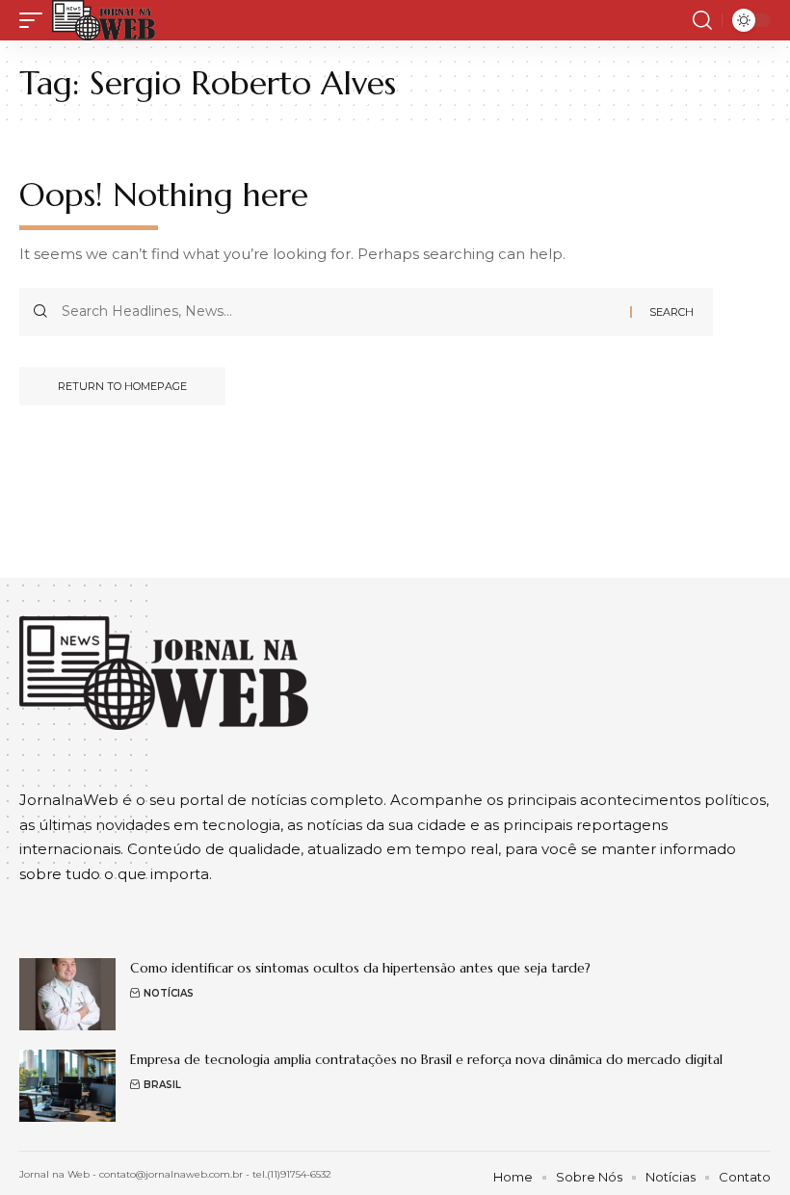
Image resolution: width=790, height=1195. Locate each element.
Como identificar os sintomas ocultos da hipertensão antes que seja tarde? (360, 967)
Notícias (169, 993)
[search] (702, 20)
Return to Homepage (122, 386)
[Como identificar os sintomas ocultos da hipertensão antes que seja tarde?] (67, 994)
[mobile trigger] (35, 20)
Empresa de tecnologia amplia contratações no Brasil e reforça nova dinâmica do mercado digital (426, 1059)
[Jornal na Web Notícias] (103, 20)
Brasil (162, 1084)
